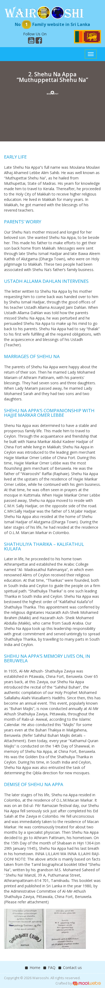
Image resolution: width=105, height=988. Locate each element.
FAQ (51, 967)
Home (35, 967)
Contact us (72, 967)
